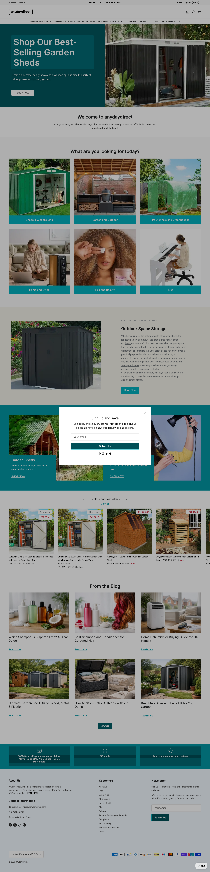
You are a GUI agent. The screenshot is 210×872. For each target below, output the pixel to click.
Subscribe (105, 446)
